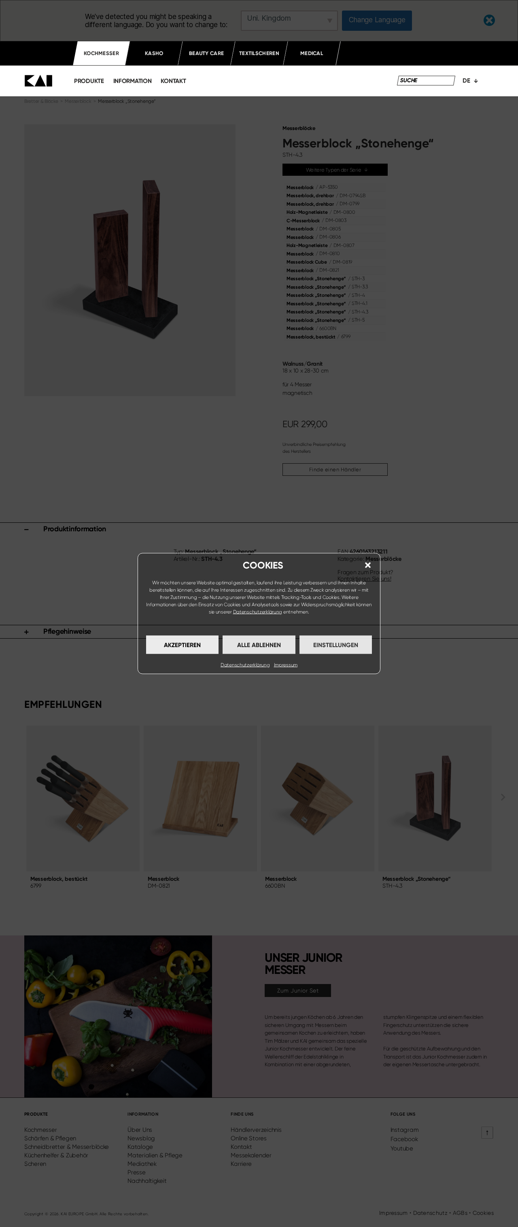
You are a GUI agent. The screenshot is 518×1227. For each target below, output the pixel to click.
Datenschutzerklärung (257, 612)
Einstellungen (335, 644)
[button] (368, 565)
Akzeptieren (182, 644)
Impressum (286, 665)
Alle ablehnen (259, 644)
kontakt (173, 81)
